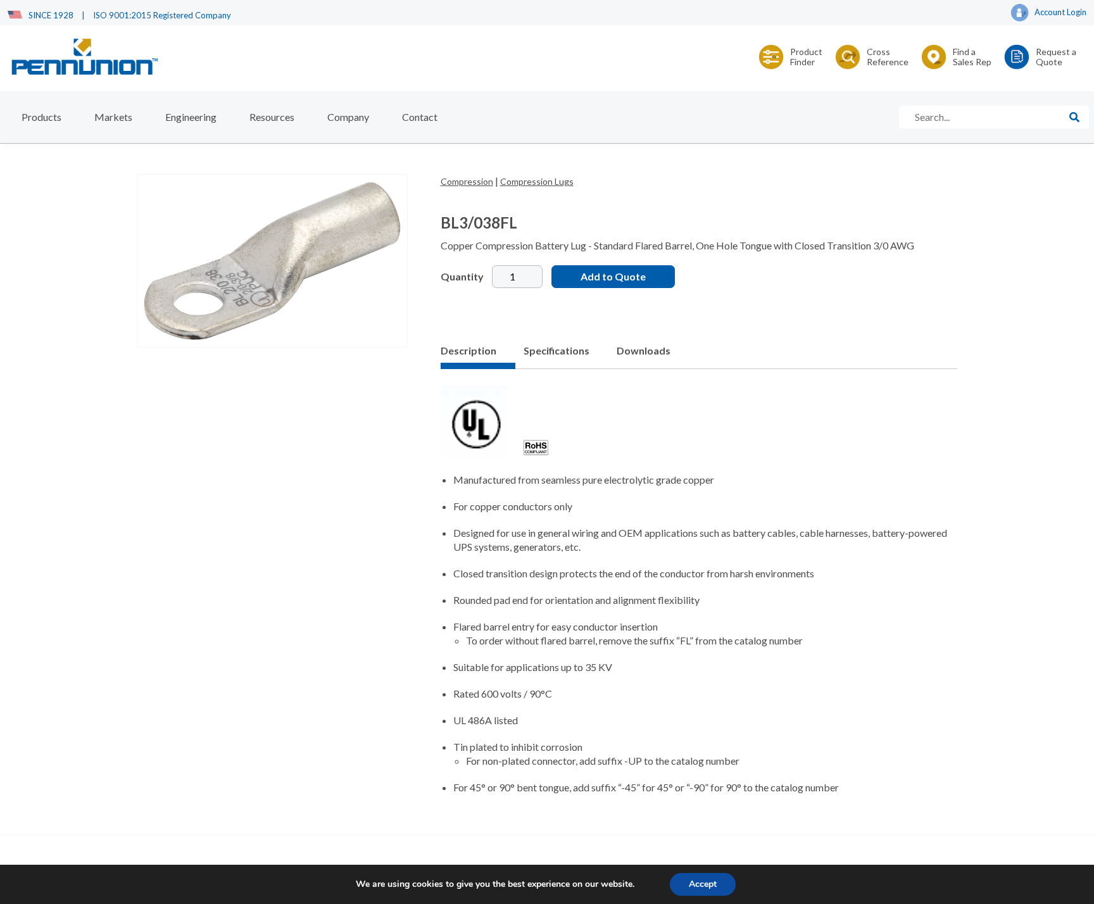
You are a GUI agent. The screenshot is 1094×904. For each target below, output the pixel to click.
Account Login (1060, 12)
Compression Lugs (537, 181)
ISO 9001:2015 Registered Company (162, 15)
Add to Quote (613, 276)
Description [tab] (468, 350)
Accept (703, 884)
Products (41, 117)
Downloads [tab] (643, 350)
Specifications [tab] (556, 350)
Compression (467, 181)
